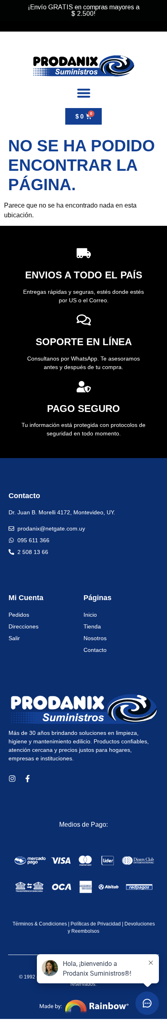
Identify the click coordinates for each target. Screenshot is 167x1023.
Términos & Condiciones (40, 924)
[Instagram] (12, 778)
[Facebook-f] (27, 778)
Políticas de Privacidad (96, 924)
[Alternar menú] (84, 93)
